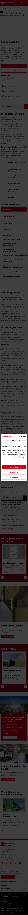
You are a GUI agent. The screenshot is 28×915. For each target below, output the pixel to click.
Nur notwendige (14, 477)
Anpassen (13, 472)
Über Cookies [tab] (22, 440)
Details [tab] (14, 440)
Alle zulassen (14, 467)
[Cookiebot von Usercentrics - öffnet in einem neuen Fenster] (19, 436)
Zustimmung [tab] (5, 440)
